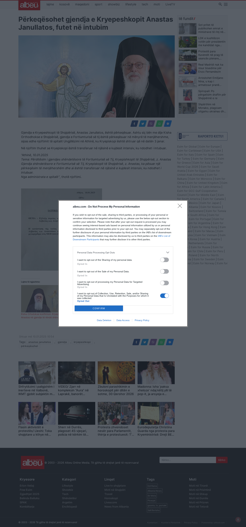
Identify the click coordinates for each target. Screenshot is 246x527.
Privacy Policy (142, 320)
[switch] (164, 260)
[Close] (181, 207)
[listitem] (123, 252)
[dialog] (123, 263)
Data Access (123, 320)
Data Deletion (104, 320)
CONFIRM (99, 308)
